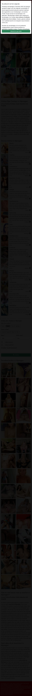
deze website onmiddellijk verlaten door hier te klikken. (16, 18)
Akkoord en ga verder (16, 31)
